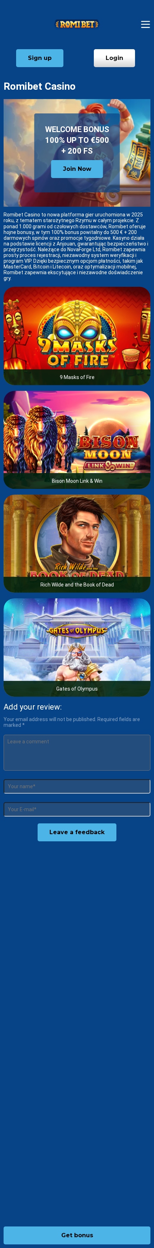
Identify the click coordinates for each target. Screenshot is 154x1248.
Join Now (77, 168)
